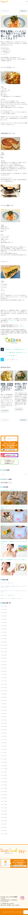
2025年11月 (3, 609)
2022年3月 (3, 752)
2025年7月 (3, 622)
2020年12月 (3, 801)
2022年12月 (3, 723)
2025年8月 (3, 619)
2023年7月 (3, 700)
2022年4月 (3, 749)
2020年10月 (3, 807)
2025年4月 (3, 632)
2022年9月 (3, 733)
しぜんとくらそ (13, 320)
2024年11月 (3, 648)
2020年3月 (3, 830)
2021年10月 (3, 768)
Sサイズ (21, 326)
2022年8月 (3, 736)
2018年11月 (3, 833)
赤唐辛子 (13, 352)
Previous (5, 11)
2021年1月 (3, 798)
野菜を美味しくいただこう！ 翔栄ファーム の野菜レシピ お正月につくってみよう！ (14, 35)
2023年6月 (3, 703)
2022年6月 (3, 742)
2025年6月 (3, 625)
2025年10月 (3, 612)
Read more (5, 410)
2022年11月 (3, 726)
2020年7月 (3, 817)
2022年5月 (3, 746)
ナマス (23, 352)
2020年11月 (3, 804)
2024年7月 (3, 661)
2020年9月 (3, 811)
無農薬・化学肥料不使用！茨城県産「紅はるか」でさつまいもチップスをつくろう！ (7, 387)
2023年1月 (3, 720)
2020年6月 (3, 820)
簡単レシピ (15, 355)
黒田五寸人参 (18, 352)
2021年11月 (3, 765)
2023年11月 (3, 687)
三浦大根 (15, 349)
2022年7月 (3, 739)
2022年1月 (3, 759)
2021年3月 (3, 791)
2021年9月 (3, 772)
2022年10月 (3, 729)
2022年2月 (3, 755)
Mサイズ (21, 325)
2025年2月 (3, 638)
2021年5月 (3, 785)
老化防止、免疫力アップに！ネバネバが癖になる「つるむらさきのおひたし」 (21, 387)
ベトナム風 (10, 355)
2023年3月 (3, 713)
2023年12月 (3, 684)
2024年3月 (3, 674)
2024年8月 (3, 658)
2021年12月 (3, 762)
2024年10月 (3, 651)
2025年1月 (3, 641)
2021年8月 (3, 775)
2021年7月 (3, 778)
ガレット (11, 349)
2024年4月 (3, 671)
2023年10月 (3, 690)
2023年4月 (3, 710)
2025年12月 (3, 606)
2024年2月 (3, 677)
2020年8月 (3, 814)
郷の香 (19, 349)
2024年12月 (3, 645)
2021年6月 (3, 781)
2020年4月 (3, 827)
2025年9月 (3, 615)
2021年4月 (3, 788)
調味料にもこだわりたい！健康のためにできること (11, 598)
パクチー (23, 349)
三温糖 (10, 352)
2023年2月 (3, 716)
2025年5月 (3, 628)
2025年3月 (3, 635)
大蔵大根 (7, 349)
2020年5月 (3, 824)
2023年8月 (3, 697)
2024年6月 (3, 664)
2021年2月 (3, 794)
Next (22, 11)
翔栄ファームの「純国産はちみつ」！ (8, 595)
